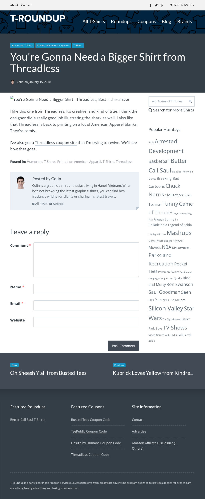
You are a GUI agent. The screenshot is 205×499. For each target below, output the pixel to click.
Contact (26, 5)
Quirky (178, 278)
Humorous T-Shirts (22, 45)
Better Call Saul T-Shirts (27, 419)
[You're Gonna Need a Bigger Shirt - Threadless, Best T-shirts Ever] (70, 99)
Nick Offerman (181, 248)
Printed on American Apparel (53, 45)
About (14, 5)
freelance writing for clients (52, 196)
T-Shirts (77, 45)
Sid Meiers (177, 300)
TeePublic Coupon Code (89, 431)
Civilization (174, 195)
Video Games (156, 335)
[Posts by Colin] (20, 183)
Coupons (147, 21)
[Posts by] (13, 82)
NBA (166, 247)
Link (164, 234)
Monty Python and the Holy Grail (166, 240)
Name (17, 287)
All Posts (40, 204)
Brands (184, 21)
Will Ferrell (185, 335)
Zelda (152, 340)
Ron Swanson (180, 284)
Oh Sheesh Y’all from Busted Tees (48, 373)
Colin (20, 82)
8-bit (151, 142)
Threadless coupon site (56, 142)
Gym (176, 213)
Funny (170, 203)
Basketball (159, 161)
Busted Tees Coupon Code (91, 419)
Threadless (124, 161)
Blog (166, 21)
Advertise (139, 431)
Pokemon (164, 272)
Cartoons (157, 186)
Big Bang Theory (180, 171)
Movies (155, 247)
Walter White (171, 335)
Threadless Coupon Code (90, 454)
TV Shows (175, 327)
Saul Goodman (164, 292)
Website (57, 204)
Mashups (179, 233)
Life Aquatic (155, 234)
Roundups (121, 21)
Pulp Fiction (167, 278)
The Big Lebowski (172, 319)
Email (16, 303)
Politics (175, 272)
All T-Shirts (93, 21)
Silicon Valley (166, 308)
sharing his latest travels (96, 196)
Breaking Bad (168, 178)
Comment (20, 245)
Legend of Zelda (180, 225)
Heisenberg (186, 213)
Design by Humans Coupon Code (96, 443)
